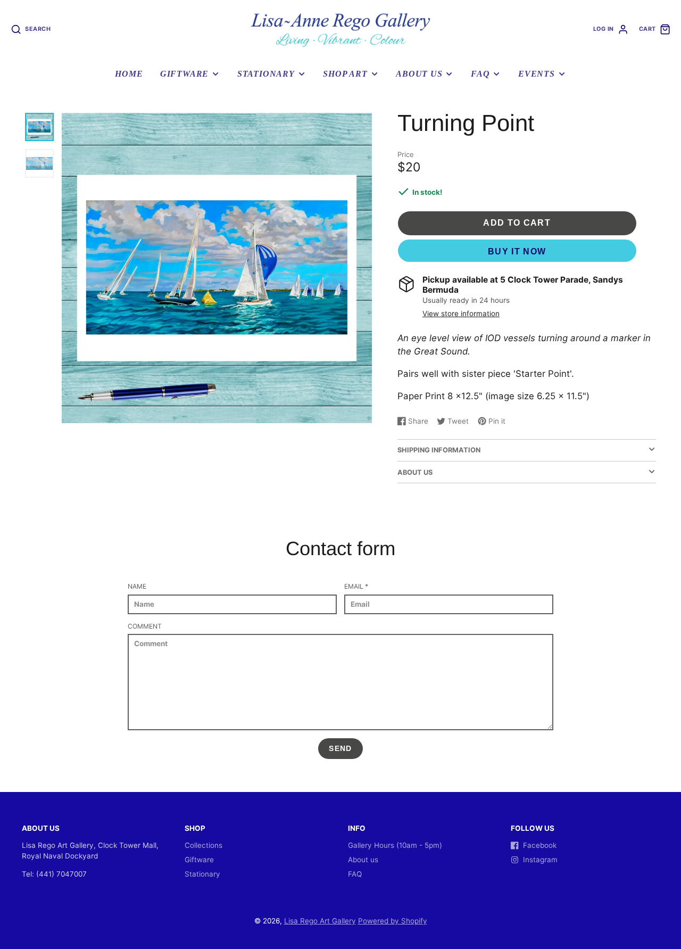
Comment (145, 626)
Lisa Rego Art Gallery (320, 921)
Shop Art (345, 74)
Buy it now (517, 251)
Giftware (184, 74)
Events (536, 74)
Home (129, 74)
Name (137, 586)
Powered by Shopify (392, 921)
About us (419, 74)
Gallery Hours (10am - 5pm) (395, 845)
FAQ (480, 74)
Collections (203, 845)
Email (356, 586)
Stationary (266, 74)
